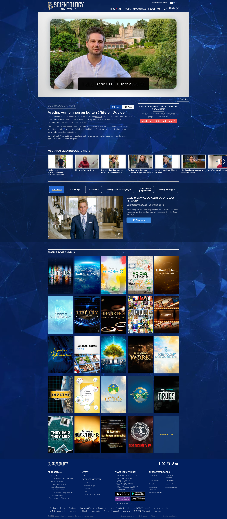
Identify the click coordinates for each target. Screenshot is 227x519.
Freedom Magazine (155, 492)
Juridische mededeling (170, 516)
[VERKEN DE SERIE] (60, 275)
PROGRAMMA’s (139, 8)
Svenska (126, 511)
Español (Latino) (105, 508)
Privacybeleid (155, 516)
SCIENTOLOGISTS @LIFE (62, 105)
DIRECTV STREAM (124, 478)
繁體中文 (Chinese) (142, 511)
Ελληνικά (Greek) (87, 508)
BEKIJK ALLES (166, 434)
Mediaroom (87, 488)
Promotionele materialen (92, 494)
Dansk (62, 508)
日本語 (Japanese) (57, 511)
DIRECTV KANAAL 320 (126, 475)
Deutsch (72, 508)
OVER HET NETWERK (91, 479)
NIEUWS (151, 8)
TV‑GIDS (127, 8)
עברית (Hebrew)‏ (143, 508)
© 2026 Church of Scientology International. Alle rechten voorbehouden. (71, 516)
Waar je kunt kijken (90, 486)
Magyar (157, 508)
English (53, 508)
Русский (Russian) (111, 511)
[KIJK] (60, 315)
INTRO (112, 8)
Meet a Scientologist (58, 487)
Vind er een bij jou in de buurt (158, 121)
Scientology (153, 475)
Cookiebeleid (143, 516)
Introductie (87, 483)
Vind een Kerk (169, 480)
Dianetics (152, 484)
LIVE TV (85, 472)
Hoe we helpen (170, 484)
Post (130, 107)
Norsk (84, 511)
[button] (2, 161)
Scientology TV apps (125, 489)
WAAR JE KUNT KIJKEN (125, 472)
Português (95, 511)
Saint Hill (98, 116)
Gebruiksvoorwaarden (128, 516)
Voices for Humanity (57, 490)
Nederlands (74, 511)
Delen (116, 107)
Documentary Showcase (59, 498)
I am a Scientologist (57, 495)
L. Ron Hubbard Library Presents (61, 493)
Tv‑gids (86, 475)
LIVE (119, 8)
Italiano (167, 508)
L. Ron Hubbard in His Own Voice (62, 478)
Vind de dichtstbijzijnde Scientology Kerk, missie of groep (99, 129)
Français (157, 511)
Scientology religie (171, 487)
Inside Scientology (57, 481)
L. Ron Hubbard (154, 480)
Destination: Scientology (59, 484)
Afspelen (140, 220)
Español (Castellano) (124, 508)
